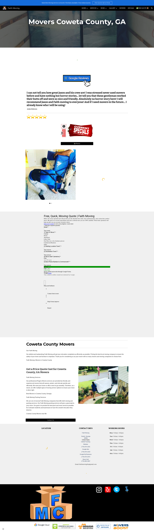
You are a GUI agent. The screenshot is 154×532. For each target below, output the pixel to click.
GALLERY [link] (112, 8)
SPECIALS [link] (131, 8)
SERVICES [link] (93, 8)
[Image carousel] (51, 176)
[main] (77, 22)
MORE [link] (103, 8)
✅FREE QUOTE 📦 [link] (142, 8)
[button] (152, 8)
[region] (77, 3)
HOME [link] (84, 8)
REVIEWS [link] (122, 8)
